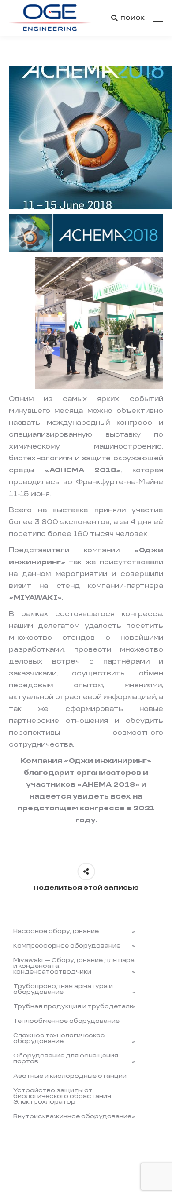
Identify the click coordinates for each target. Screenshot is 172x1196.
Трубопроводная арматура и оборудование (63, 989)
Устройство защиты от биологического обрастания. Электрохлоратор (62, 1096)
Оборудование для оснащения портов (65, 1059)
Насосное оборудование (56, 931)
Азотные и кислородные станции (70, 1076)
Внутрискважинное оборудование (72, 1116)
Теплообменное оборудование (66, 1021)
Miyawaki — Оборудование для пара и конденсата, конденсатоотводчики (74, 966)
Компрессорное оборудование (66, 946)
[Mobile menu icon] (158, 18)
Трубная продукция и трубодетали (73, 1007)
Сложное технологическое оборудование (59, 1038)
